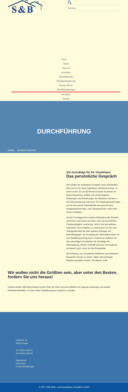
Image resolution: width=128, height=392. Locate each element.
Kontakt (66, 99)
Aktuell (66, 64)
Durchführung (66, 76)
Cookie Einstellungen (25, 367)
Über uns (66, 68)
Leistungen (66, 72)
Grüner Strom (66, 85)
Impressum (20, 363)
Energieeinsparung (66, 81)
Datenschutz (21, 360)
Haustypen (66, 94)
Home (64, 59)
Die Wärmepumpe (66, 89)
